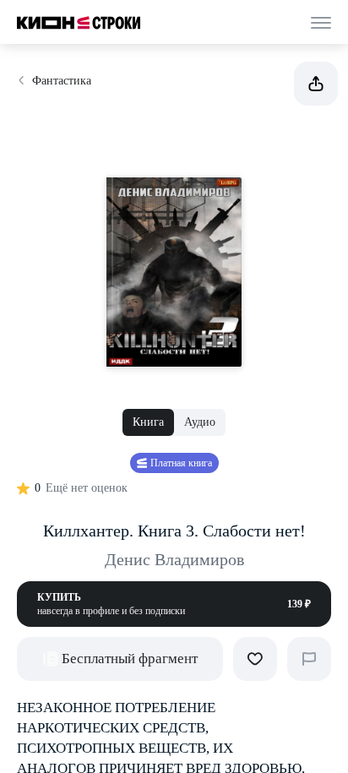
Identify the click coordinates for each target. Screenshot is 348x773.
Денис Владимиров (174, 559)
